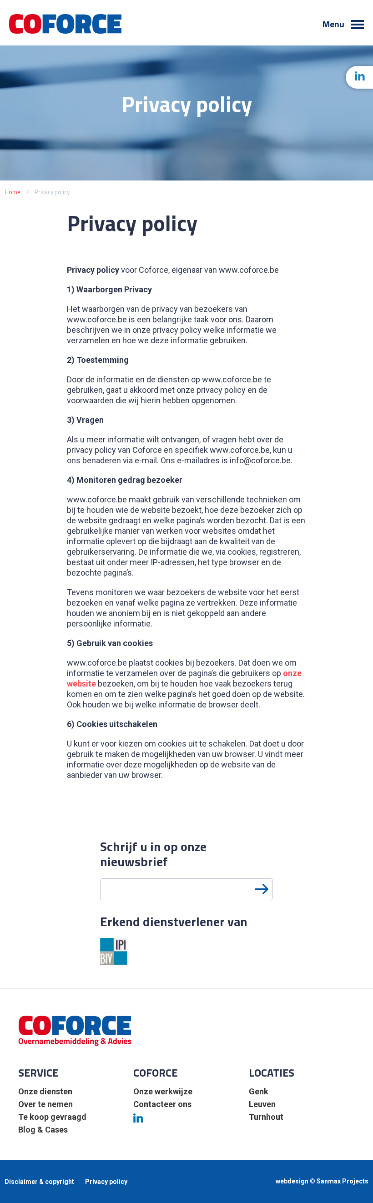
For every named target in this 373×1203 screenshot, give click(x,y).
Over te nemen (45, 1104)
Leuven (262, 1104)
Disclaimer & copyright (39, 1181)
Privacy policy (106, 1181)
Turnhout (266, 1117)
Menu (334, 25)
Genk (258, 1091)
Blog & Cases (43, 1129)
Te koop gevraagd (52, 1117)
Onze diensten (45, 1091)
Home (12, 191)
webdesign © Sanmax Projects (322, 1181)
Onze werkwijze (162, 1091)
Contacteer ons (162, 1104)
